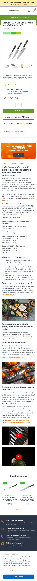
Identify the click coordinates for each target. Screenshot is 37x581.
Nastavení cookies (18, 571)
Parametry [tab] (13, 163)
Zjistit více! (18, 155)
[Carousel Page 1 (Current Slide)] (17, 509)
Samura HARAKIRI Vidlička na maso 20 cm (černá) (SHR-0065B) (10, 499)
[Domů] (7, 17)
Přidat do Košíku (20, 110)
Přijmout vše (18, 577)
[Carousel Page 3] (20, 509)
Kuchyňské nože (15, 17)
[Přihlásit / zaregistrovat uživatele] (29, 11)
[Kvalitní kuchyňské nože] (18, 436)
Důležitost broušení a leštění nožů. (17, 420)
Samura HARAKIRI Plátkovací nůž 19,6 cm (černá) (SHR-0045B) (27, 499)
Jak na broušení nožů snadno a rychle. (18, 422)
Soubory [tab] (22, 163)
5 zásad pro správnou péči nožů (13, 358)
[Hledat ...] (24, 11)
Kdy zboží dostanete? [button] (18, 91)
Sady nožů (24, 17)
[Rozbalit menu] (3, 11)
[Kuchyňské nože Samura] (18, 456)
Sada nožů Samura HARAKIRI (18, 131)
